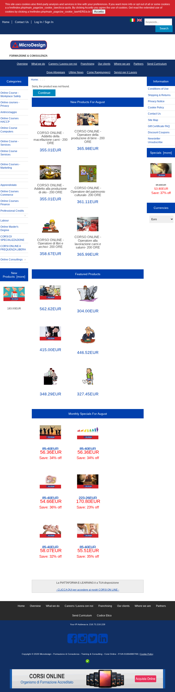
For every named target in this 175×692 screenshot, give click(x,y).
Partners (138, 63)
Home (5, 22)
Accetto (99, 11)
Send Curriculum (157, 63)
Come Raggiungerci (98, 72)
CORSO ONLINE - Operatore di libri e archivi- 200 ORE (50, 243)
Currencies (161, 208)
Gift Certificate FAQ (159, 126)
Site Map (153, 120)
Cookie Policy (156, 107)
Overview (22, 63)
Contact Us (22, 22)
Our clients (104, 63)
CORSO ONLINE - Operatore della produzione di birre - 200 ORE (88, 137)
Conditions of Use (158, 88)
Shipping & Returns (159, 95)
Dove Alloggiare (56, 72)
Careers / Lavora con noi (62, 63)
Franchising (87, 63)
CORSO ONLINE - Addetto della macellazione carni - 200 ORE (50, 138)
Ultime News (76, 72)
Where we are (122, 63)
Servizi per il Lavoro (125, 72)
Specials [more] (161, 152)
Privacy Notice (156, 101)
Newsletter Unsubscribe (155, 140)
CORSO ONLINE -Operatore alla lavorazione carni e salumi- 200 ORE (87, 242)
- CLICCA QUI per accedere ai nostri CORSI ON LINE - (87, 589)
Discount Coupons (158, 132)
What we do (38, 63)
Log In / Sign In (43, 22)
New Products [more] (14, 274)
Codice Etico (104, 615)
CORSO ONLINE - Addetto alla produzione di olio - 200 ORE (50, 189)
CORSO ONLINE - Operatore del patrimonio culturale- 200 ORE (88, 191)
